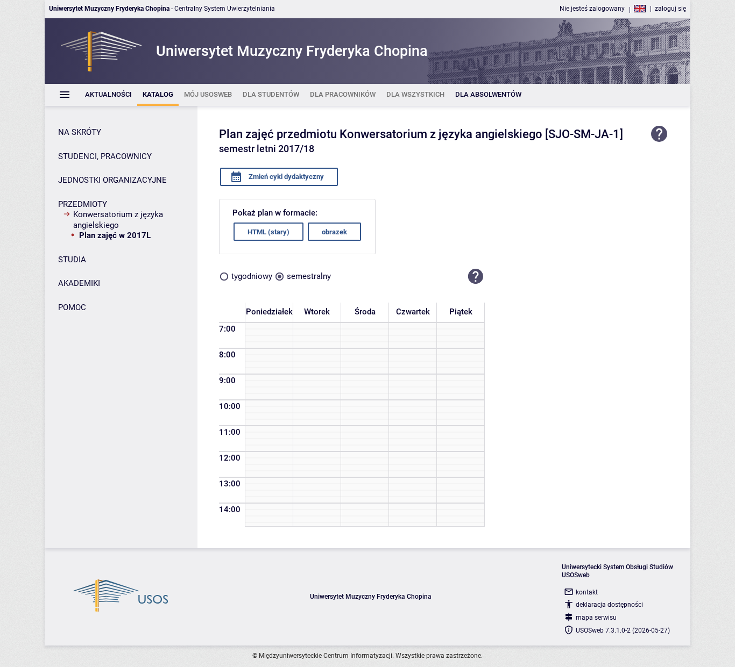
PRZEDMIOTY (82, 204)
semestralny (309, 276)
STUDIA (72, 259)
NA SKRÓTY (79, 132)
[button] (476, 276)
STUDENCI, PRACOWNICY (105, 156)
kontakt (587, 592)
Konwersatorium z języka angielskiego (118, 220)
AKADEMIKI (79, 283)
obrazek (334, 232)
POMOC (72, 307)
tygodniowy (251, 276)
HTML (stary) (268, 232)
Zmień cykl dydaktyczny (285, 177)
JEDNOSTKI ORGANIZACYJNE (112, 180)
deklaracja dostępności (609, 604)
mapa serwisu (596, 617)
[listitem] (108, 95)
